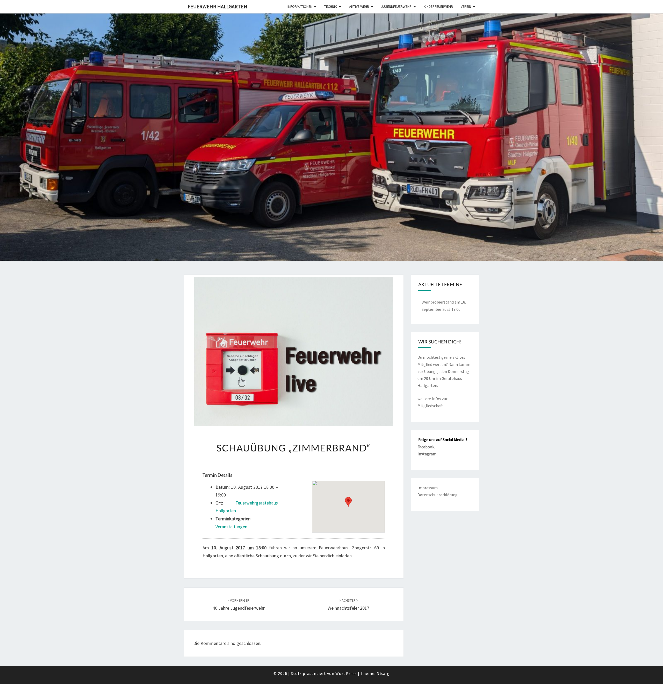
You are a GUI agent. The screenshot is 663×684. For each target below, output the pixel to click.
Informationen (299, 6)
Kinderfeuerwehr (438, 6)
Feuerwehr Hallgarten (217, 6)
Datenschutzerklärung (437, 494)
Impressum (427, 487)
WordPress (346, 673)
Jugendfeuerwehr (396, 6)
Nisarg (383, 673)
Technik (330, 6)
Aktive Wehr (359, 6)
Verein (466, 6)
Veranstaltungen (231, 527)
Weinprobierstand (438, 302)
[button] (348, 502)
